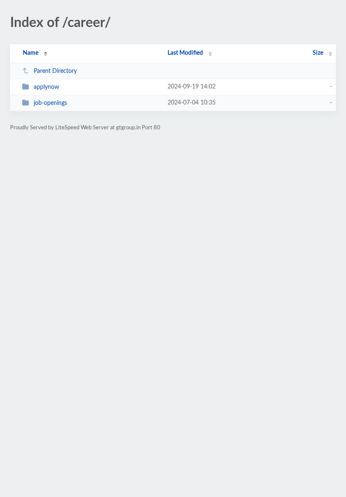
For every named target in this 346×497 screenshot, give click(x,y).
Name (30, 53)
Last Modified (185, 53)
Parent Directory (55, 71)
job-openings (50, 103)
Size (318, 53)
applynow (46, 87)
